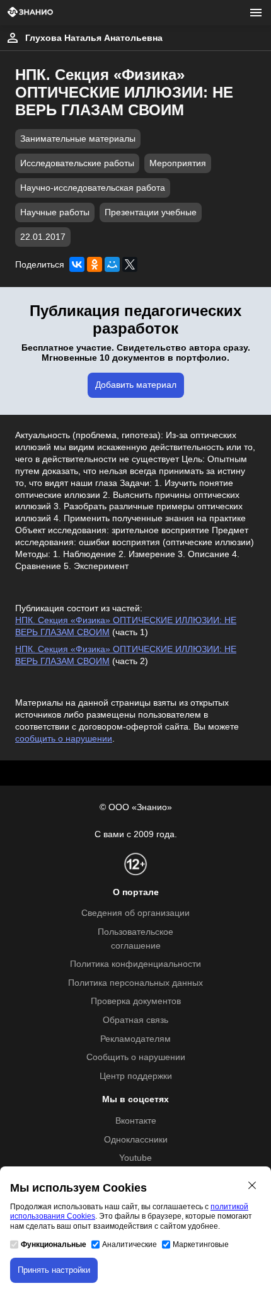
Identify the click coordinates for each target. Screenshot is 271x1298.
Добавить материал (135, 385)
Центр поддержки (136, 1076)
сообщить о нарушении (63, 738)
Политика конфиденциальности (135, 964)
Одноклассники (136, 1139)
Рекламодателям (135, 1039)
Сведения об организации (135, 913)
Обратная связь (135, 1020)
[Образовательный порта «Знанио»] (30, 13)
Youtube (135, 1158)
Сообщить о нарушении (135, 1057)
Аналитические (129, 1244)
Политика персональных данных (135, 983)
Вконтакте (135, 1121)
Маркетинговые (201, 1244)
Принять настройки (54, 1270)
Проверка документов (136, 1001)
